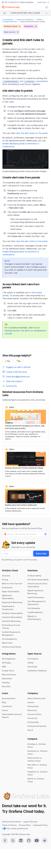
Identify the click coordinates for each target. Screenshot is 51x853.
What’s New (7, 643)
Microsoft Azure (9, 674)
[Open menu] (46, 7)
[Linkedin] (21, 840)
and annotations (25, 81)
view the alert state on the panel (31, 133)
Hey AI (30, 730)
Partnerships (33, 706)
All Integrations (8, 659)
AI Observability (34, 576)
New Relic (6, 686)
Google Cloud (8, 671)
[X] (13, 840)
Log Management (35, 612)
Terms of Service (26, 2)
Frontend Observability (12, 617)
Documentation (7, 20)
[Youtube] (37, 840)
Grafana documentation (25, 20)
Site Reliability (33, 608)
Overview (6, 576)
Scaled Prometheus (35, 597)
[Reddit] (45, 840)
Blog (4, 702)
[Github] (29, 840)
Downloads (32, 667)
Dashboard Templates (37, 671)
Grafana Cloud (21, 811)
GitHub (30, 663)
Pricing (5, 580)
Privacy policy (32, 560)
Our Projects (32, 659)
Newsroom (32, 710)
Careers (30, 702)
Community (7, 706)
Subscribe (41, 553)
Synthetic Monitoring (11, 621)
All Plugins (6, 663)
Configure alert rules (9, 21)
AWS (4, 667)
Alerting (39, 20)
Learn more (42, 2)
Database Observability (12, 613)
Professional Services (37, 726)
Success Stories (34, 714)
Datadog (6, 682)
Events (5, 710)
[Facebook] (5, 840)
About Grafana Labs (36, 698)
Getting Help (33, 722)
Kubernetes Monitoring (12, 602)
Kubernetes (7, 678)
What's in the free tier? (12, 584)
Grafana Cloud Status (11, 647)
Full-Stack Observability (38, 580)
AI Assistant (7, 587)
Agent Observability (10, 591)
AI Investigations (9, 639)
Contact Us (32, 718)
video (11, 102)
